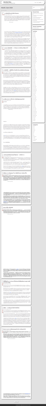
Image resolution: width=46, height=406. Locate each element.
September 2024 (35, 61)
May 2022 (34, 94)
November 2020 (35, 112)
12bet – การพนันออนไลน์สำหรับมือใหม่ (11, 307)
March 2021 (34, 107)
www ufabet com (11, 63)
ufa (5, 135)
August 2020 (34, 116)
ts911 (10, 292)
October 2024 (34, 60)
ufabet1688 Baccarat (27, 393)
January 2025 (34, 56)
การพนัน (2, 72)
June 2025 (34, 49)
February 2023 (34, 86)
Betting (3, 14)
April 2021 (34, 106)
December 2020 (35, 111)
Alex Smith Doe (6, 14)
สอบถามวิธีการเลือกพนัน (8, 207)
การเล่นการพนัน (2, 311)
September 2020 (35, 115)
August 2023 (34, 78)
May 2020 (34, 120)
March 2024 (34, 69)
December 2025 (35, 41)
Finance (34, 128)
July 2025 (34, 48)
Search (34, 7)
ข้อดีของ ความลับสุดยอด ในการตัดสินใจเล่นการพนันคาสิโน (15, 173)
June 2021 (34, 103)
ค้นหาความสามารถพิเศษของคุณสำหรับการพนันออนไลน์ (14, 329)
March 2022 (34, 95)
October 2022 (34, 91)
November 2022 (35, 90)
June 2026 (34, 35)
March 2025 (34, 53)
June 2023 (34, 81)
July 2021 (34, 102)
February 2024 (34, 70)
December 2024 (35, 57)
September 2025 (35, 45)
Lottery (34, 131)
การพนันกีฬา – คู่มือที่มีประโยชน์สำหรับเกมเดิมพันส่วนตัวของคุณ (16, 70)
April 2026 (34, 36)
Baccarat (15, 90)
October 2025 (34, 44)
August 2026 (34, 32)
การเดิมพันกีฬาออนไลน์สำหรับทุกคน (11, 13)
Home (35, 2)
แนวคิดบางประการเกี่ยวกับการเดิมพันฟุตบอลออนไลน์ (13, 99)
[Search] (42, 2)
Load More (16, 401)
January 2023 (34, 87)
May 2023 (34, 82)
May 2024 (34, 66)
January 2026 (34, 40)
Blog (37, 2)
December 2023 (35, 73)
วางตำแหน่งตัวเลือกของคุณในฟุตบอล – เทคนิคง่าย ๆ (13, 154)
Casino (34, 127)
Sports (33, 135)
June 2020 (34, 119)
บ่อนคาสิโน (39, 2)
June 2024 (34, 65)
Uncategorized (34, 136)
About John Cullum (7, 2)
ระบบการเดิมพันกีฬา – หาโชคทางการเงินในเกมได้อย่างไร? (16, 47)
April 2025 (34, 52)
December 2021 (35, 99)
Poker (33, 132)
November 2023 (35, 74)
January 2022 (34, 98)
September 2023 (35, 77)
